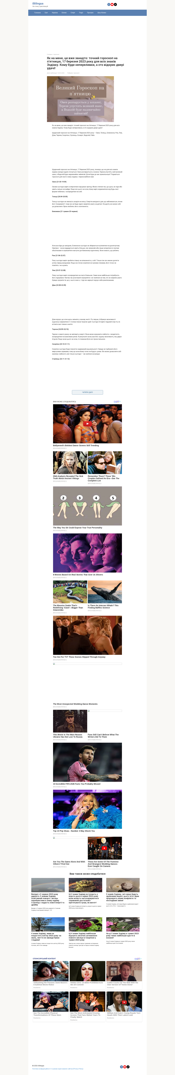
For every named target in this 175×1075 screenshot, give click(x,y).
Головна (37, 13)
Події (81, 13)
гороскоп (76, 73)
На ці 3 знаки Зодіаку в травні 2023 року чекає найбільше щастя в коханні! (122, 935)
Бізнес (64, 13)
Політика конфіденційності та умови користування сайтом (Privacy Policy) (57, 1069)
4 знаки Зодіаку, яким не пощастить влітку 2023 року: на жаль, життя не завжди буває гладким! (46, 936)
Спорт (73, 13)
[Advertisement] (87, 33)
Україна (55, 13)
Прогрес (90, 13)
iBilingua (37, 3)
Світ (46, 13)
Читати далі (87, 392)
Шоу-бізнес (102, 13)
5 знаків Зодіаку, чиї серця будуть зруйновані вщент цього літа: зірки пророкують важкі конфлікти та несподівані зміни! (122, 897)
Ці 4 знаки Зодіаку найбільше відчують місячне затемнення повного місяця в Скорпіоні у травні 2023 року (83, 936)
